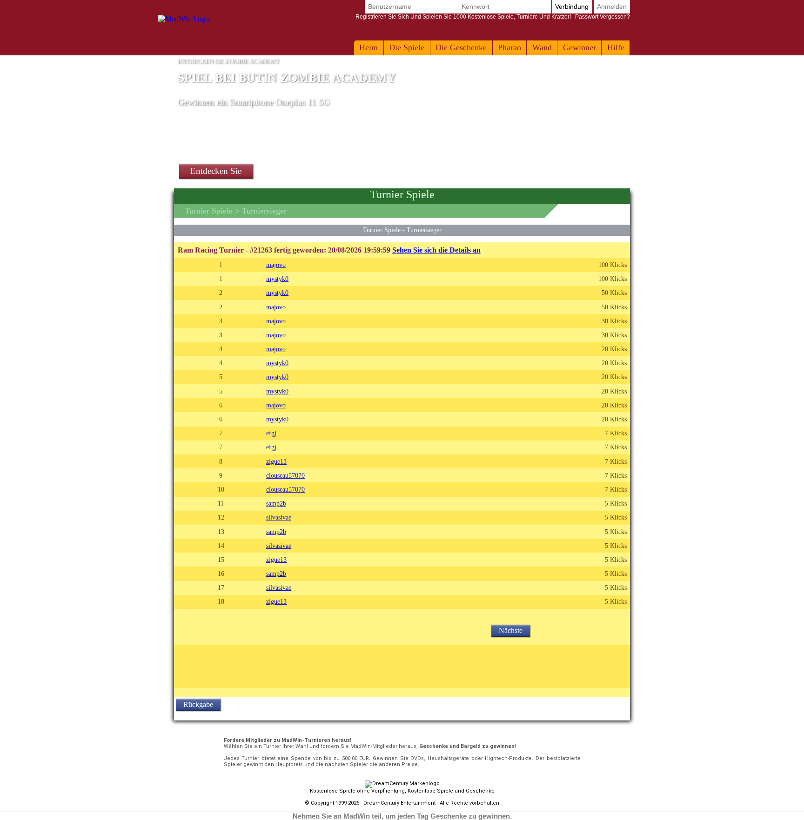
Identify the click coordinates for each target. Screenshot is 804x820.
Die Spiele (406, 47)
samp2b (276, 503)
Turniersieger (424, 229)
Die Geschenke (461, 47)
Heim (368, 47)
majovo (276, 264)
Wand (542, 47)
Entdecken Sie (215, 171)
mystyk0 (277, 278)
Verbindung (572, 6)
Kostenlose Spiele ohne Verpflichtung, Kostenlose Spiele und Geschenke (402, 791)
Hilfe (615, 47)
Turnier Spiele (209, 210)
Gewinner (579, 47)
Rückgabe (198, 704)
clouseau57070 (285, 475)
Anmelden (612, 6)
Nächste (511, 630)
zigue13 (276, 461)
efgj (271, 433)
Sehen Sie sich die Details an (436, 250)
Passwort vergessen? (492, 16)
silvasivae (278, 517)
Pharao (509, 47)
